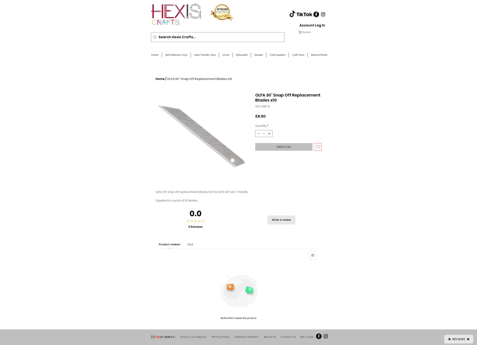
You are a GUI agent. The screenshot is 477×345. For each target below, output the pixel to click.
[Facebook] (316, 14)
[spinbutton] (264, 133)
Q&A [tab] (190, 244)
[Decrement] (258, 133)
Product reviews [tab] (169, 244)
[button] (311, 32)
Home (160, 79)
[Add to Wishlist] (318, 147)
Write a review (281, 220)
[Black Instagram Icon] (323, 14)
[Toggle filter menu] (312, 255)
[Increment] (269, 133)
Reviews (458, 339)
